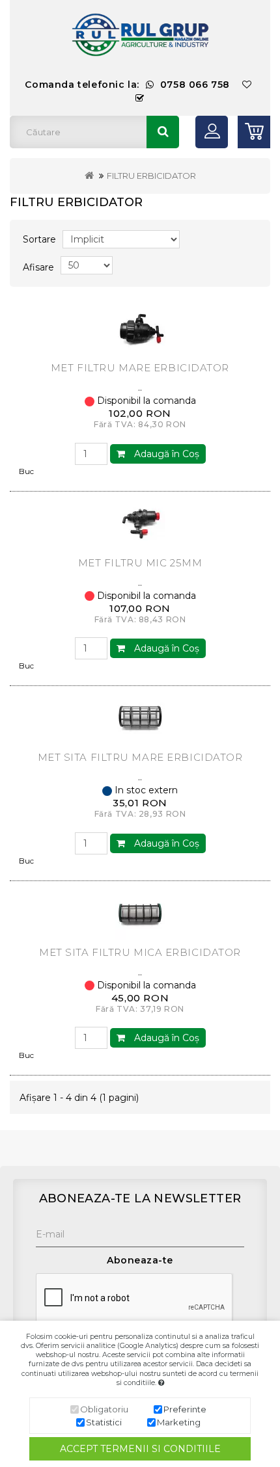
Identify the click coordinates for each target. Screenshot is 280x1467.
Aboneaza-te (140, 1260)
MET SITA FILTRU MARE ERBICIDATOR (140, 757)
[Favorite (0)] (247, 85)
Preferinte (184, 1409)
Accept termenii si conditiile (140, 1449)
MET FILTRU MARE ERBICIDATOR (140, 368)
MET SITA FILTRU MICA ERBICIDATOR (140, 952)
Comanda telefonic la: (127, 84)
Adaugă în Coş (165, 454)
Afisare (38, 267)
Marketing (179, 1422)
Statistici (104, 1422)
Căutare (163, 132)
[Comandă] (140, 98)
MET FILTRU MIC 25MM (140, 563)
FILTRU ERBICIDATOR (151, 175)
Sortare (39, 239)
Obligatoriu (104, 1409)
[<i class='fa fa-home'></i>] (89, 175)
